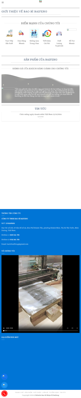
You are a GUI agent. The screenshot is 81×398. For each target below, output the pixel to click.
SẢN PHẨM (28, 392)
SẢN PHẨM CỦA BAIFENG (40, 59)
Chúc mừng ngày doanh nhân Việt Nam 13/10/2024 (40, 114)
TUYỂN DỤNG (54, 392)
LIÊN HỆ (45, 392)
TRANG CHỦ (19, 392)
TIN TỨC (40, 108)
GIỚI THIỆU (37, 392)
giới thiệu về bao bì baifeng (24, 11)
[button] (2, 2)
